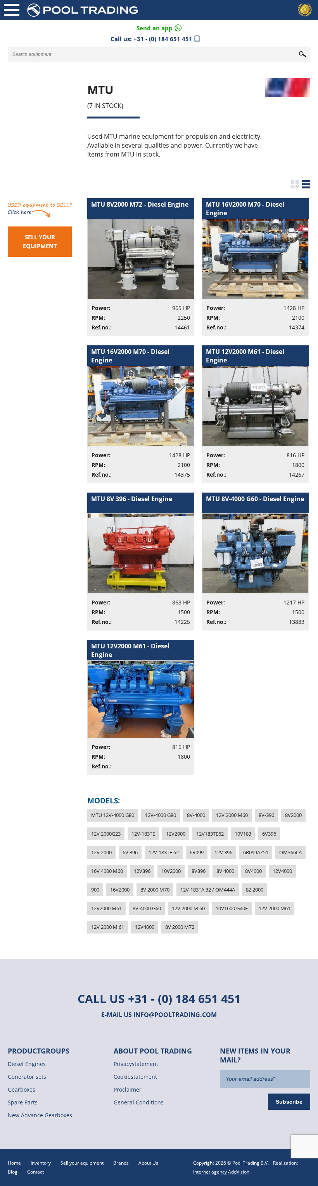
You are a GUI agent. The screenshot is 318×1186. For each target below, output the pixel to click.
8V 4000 (225, 870)
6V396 (269, 833)
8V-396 (266, 815)
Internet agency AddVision (221, 1172)
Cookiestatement (135, 1076)
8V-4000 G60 (147, 908)
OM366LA (290, 852)
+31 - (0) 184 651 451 (162, 39)
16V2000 (120, 889)
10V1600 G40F (232, 908)
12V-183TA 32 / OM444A (207, 889)
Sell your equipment (40, 241)
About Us (148, 1163)
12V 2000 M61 (274, 908)
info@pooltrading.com (175, 1014)
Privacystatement (136, 1064)
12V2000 (175, 833)
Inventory (41, 1163)
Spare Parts (23, 1102)
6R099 (197, 852)
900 (95, 889)
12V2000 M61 (106, 908)
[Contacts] (159, 27)
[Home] (95, 9)
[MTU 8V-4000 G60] (259, 566)
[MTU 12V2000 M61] (259, 419)
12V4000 (282, 870)
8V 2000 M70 (154, 889)
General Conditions (139, 1102)
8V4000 (253, 870)
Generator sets (27, 1076)
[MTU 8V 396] (144, 566)
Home (14, 1163)
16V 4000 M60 (107, 870)
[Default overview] (295, 184)
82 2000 (254, 889)
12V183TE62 (210, 833)
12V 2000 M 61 (107, 926)
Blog (12, 1172)
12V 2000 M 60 (188, 908)
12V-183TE (143, 833)
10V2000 (171, 870)
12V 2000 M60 (232, 815)
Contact (35, 1172)
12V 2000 (101, 852)
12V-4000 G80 (160, 815)
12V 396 (223, 852)
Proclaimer (128, 1089)
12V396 (142, 870)
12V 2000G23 (106, 833)
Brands (121, 1163)
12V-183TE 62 (164, 852)
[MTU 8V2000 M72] (144, 271)
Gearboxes (21, 1089)
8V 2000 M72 (179, 926)
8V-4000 (196, 815)
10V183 (243, 833)
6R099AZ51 (255, 852)
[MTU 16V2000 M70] (259, 271)
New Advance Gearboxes (40, 1115)
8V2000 (293, 815)
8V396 (199, 870)
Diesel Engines (27, 1064)
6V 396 (130, 852)
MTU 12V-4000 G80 (112, 815)
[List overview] (306, 184)
